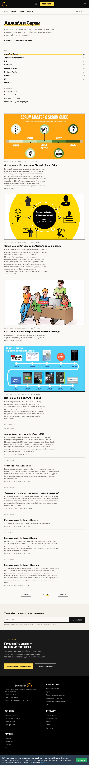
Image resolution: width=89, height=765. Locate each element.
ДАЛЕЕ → (63, 594)
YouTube (26, 700)
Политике (44, 762)
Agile (48, 692)
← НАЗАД (26, 594)
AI (47, 705)
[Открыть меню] (85, 4)
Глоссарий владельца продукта (16, 102)
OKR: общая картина (12, 98)
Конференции (10, 725)
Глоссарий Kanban (11, 95)
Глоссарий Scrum (10, 91)
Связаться (46, 4)
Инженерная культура (54, 698)
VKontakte (17, 700)
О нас (7, 697)
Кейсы (48, 721)
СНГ (6, 748)
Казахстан (8, 738)
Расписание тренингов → (19, 666)
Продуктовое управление (55, 695)
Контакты (14, 697)
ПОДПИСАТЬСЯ (77, 620)
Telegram (8, 700)
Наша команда (51, 718)
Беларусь (8, 744)
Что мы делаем (51, 715)
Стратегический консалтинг (56, 702)
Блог (48, 725)
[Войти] (36, 4)
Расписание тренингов (13, 718)
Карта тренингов (45, 666)
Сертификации (10, 721)
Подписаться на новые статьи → (18, 40)
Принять (81, 760)
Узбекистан (9, 741)
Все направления (52, 688)
